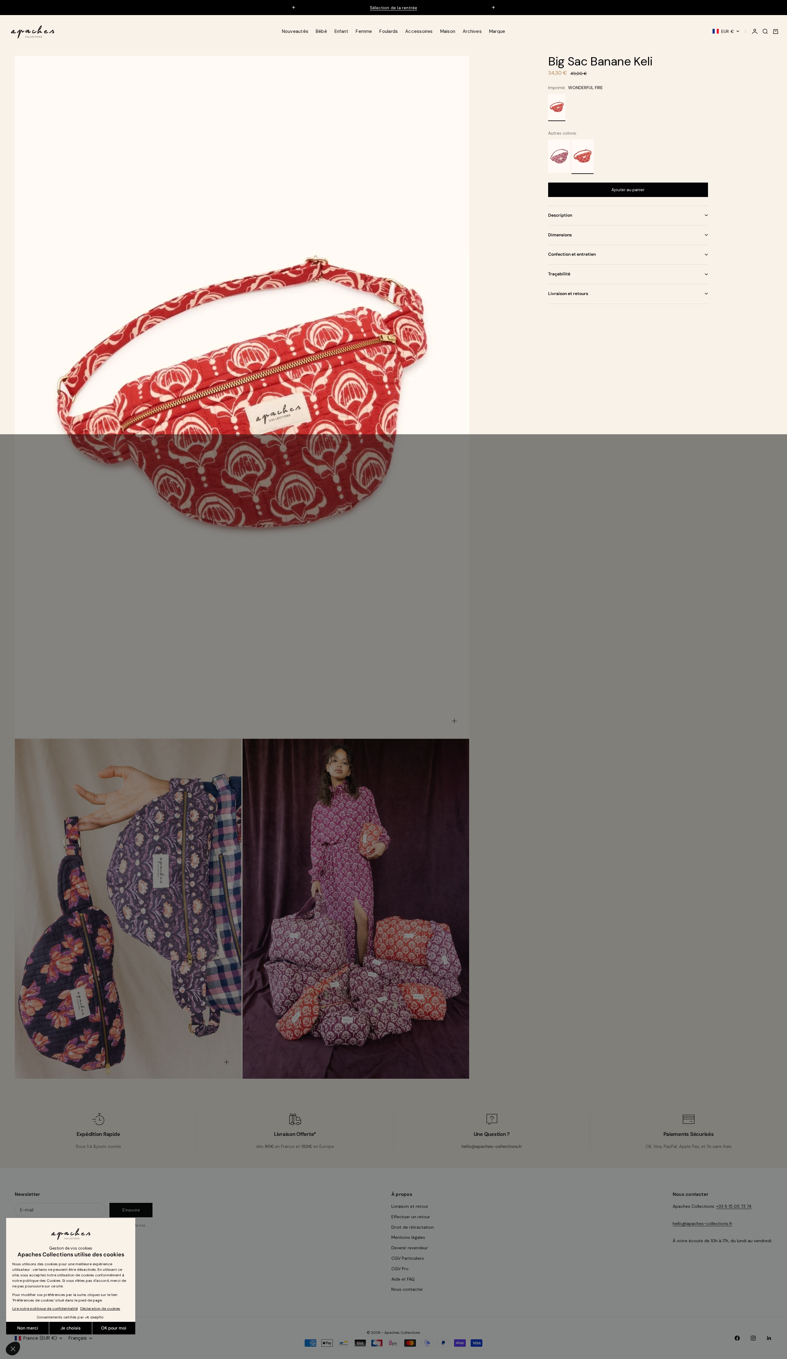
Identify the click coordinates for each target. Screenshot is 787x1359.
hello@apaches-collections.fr (702, 1223)
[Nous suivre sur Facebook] (737, 1338)
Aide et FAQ (403, 1279)
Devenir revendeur (409, 1248)
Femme (364, 31)
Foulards (388, 31)
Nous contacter (407, 1289)
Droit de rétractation (412, 1227)
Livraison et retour (409, 1206)
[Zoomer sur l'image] (454, 721)
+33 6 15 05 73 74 (734, 1206)
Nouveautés (295, 31)
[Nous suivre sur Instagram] (753, 1338)
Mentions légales (408, 1237)
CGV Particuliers (407, 1258)
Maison (447, 31)
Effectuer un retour (410, 1216)
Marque (497, 31)
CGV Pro (400, 1268)
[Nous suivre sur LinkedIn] (769, 1338)
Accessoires (419, 31)
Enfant (341, 31)
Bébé (321, 31)
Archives (472, 31)
